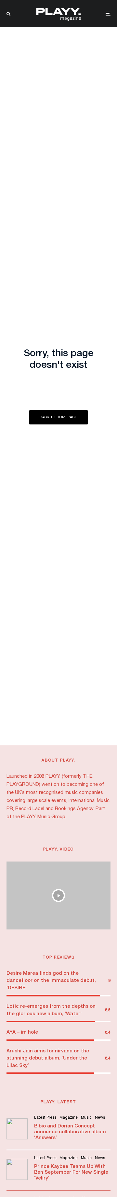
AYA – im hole (22, 1032)
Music (86, 1117)
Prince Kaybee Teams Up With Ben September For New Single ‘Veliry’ (71, 1172)
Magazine (68, 1117)
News (100, 1117)
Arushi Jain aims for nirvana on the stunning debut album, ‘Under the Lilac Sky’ (47, 1058)
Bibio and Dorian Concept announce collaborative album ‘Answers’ (70, 1132)
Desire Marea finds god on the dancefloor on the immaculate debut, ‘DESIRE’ (51, 980)
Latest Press (45, 1117)
